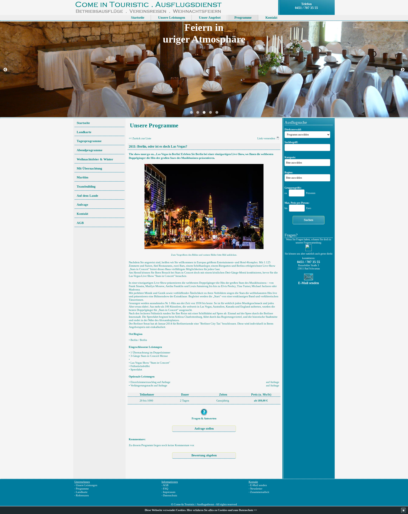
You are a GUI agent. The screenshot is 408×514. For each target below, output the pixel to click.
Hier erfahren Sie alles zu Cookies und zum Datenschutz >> (222, 510)
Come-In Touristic (184, 504)
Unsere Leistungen (86, 485)
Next (403, 70)
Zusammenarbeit (259, 492)
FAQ (165, 488)
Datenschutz (170, 495)
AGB (166, 485)
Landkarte (82, 492)
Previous (5, 70)
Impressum (169, 492)
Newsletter (256, 488)
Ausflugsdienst (205, 504)
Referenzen (82, 495)
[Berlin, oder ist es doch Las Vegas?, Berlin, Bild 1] (204, 205)
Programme (82, 488)
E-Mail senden (258, 485)
